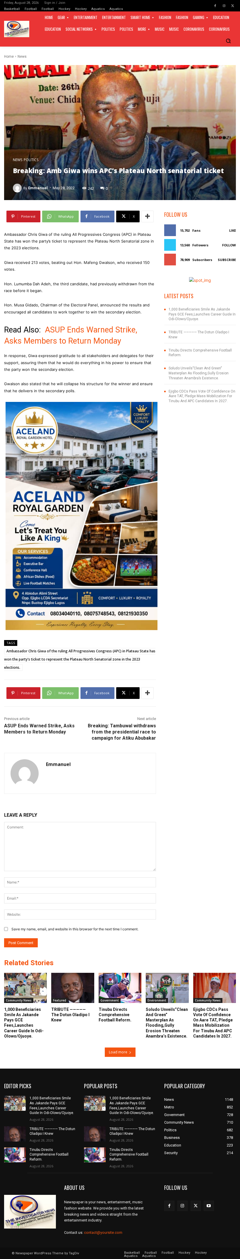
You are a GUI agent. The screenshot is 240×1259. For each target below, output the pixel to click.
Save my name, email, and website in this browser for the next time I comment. (74, 929)
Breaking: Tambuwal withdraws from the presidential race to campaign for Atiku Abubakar (122, 732)
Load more (118, 1052)
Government (109, 1000)
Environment (157, 1000)
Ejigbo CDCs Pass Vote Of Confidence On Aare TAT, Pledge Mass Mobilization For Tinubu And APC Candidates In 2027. (202, 396)
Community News (19, 1000)
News (22, 56)
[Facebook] (215, 6)
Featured (59, 1000)
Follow (229, 245)
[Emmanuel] (18, 188)
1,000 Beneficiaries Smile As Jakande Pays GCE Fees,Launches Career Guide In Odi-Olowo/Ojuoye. (202, 314)
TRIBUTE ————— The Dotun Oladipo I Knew (70, 1014)
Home (9, 56)
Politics (31, 160)
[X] (232, 6)
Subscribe (227, 259)
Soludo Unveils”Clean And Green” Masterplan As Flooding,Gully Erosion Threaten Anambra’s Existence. (199, 373)
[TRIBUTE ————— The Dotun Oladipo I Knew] (72, 988)
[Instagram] (224, 6)
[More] (147, 216)
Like (232, 230)
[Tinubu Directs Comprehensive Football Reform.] (120, 988)
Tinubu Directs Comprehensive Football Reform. (115, 1014)
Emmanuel (38, 188)
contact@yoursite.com (103, 1232)
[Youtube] (209, 1206)
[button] (228, 41)
